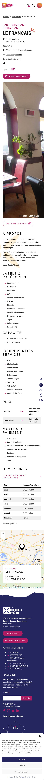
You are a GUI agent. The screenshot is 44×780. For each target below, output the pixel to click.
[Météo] (41, 390)
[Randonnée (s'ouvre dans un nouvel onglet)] (41, 395)
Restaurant (16, 16)
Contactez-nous (12, 633)
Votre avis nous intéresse (13, 716)
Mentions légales (13, 777)
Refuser (22, 766)
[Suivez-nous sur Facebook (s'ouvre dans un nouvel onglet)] (41, 380)
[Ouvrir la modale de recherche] (33, 5)
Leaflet (5, 588)
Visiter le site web (13, 59)
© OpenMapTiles (22, 588)
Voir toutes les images (16, 223)
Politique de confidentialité (27, 777)
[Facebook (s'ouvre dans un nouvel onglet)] (4, 63)
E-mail (6, 693)
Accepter (22, 759)
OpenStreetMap (38, 588)
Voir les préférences (22, 772)
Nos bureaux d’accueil (15, 640)
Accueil (6, 16)
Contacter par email (14, 54)
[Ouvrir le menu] (39, 5)
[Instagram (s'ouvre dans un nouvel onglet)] (8, 710)
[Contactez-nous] (41, 400)
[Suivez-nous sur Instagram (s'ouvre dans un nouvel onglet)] (41, 385)
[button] (40, 736)
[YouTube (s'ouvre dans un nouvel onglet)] (13, 710)
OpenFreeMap (13, 588)
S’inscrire (26, 698)
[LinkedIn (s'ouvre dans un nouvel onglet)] (17, 710)
